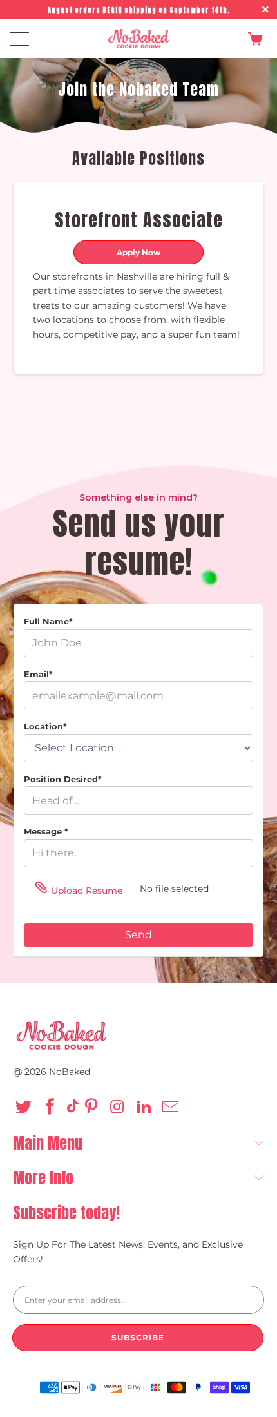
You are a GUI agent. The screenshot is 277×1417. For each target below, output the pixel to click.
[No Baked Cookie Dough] (138, 38)
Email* (38, 674)
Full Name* (48, 621)
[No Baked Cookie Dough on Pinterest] (93, 1108)
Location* (45, 726)
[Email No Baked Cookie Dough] (172, 1108)
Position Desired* (63, 779)
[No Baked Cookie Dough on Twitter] (25, 1108)
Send (138, 935)
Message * (46, 831)
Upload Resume (86, 890)
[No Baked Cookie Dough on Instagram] (119, 1108)
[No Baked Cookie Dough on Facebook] (51, 1108)
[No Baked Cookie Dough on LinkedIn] (145, 1108)
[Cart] (252, 39)
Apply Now (138, 252)
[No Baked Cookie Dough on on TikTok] (73, 1108)
